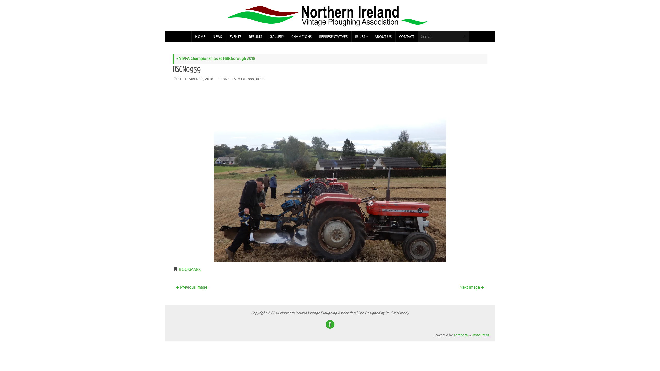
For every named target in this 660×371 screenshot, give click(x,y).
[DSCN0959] (330, 175)
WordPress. (481, 335)
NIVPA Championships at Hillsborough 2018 (215, 58)
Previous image (193, 287)
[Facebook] (330, 324)
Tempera (460, 335)
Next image (470, 287)
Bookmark (190, 269)
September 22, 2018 (195, 79)
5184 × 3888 (244, 79)
